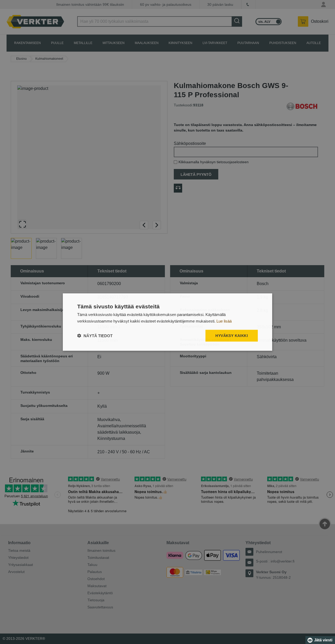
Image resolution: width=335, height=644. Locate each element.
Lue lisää (224, 321)
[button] (95, 335)
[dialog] (167, 322)
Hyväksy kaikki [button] (231, 336)
